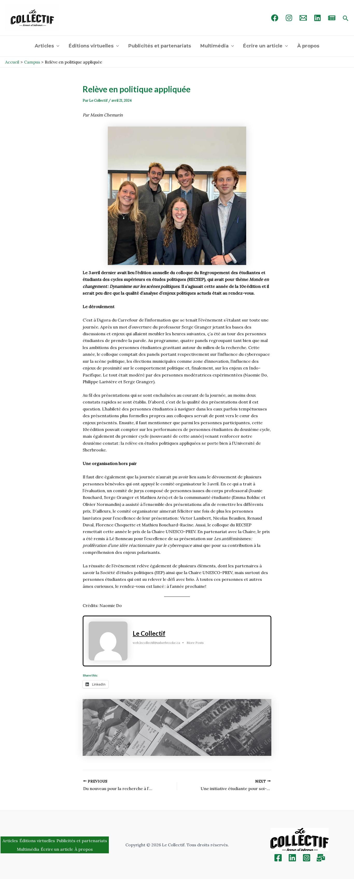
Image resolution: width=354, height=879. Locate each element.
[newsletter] (331, 18)
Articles (44, 46)
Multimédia (214, 46)
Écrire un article (262, 46)
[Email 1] (303, 18)
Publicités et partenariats (159, 46)
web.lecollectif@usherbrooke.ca (156, 643)
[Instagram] (289, 18)
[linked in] (317, 18)
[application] (56, 46)
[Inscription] (321, 858)
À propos (308, 46)
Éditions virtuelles (91, 46)
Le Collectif (149, 633)
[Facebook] (274, 18)
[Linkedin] (292, 858)
